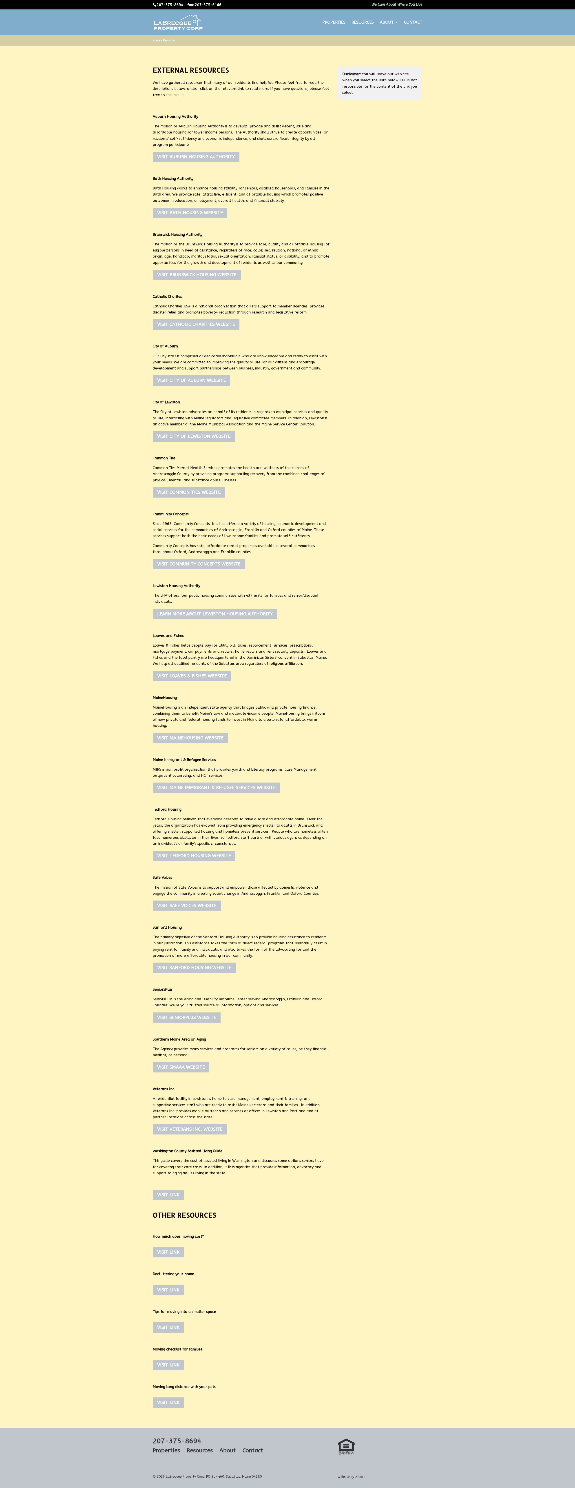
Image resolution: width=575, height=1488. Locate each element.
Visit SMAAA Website (181, 1067)
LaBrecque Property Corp (185, 1477)
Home (156, 40)
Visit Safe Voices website (187, 905)
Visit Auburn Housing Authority (196, 156)
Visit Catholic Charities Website (196, 324)
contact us (175, 95)
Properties (333, 23)
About (387, 23)
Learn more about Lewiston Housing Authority (215, 613)
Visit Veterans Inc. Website (189, 1129)
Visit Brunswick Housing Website (196, 274)
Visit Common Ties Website (189, 492)
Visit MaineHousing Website (190, 738)
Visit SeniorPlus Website (186, 1017)
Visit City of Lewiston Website (193, 436)
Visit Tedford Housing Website (194, 855)
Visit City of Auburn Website (191, 380)
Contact (413, 23)
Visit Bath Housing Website (190, 212)
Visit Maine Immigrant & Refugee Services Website (216, 787)
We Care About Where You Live (397, 5)
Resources (363, 23)
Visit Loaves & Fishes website (192, 675)
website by (351, 1477)
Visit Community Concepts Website (198, 564)
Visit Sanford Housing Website (194, 967)
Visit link (168, 1194)
